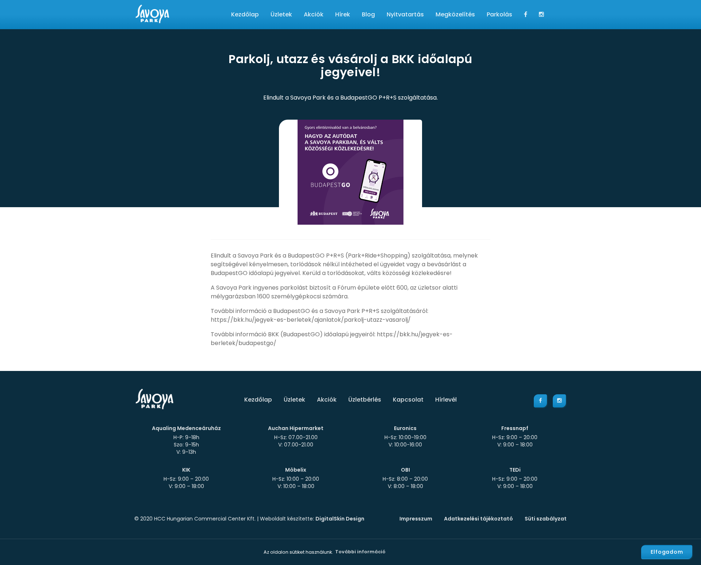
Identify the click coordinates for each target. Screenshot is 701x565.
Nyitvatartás (405, 14)
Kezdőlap (245, 14)
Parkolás (499, 14)
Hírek (342, 14)
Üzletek (281, 14)
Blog (368, 14)
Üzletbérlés (364, 399)
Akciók (313, 14)
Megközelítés (455, 14)
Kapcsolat (408, 399)
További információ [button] (360, 552)
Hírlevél (446, 399)
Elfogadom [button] (667, 552)
